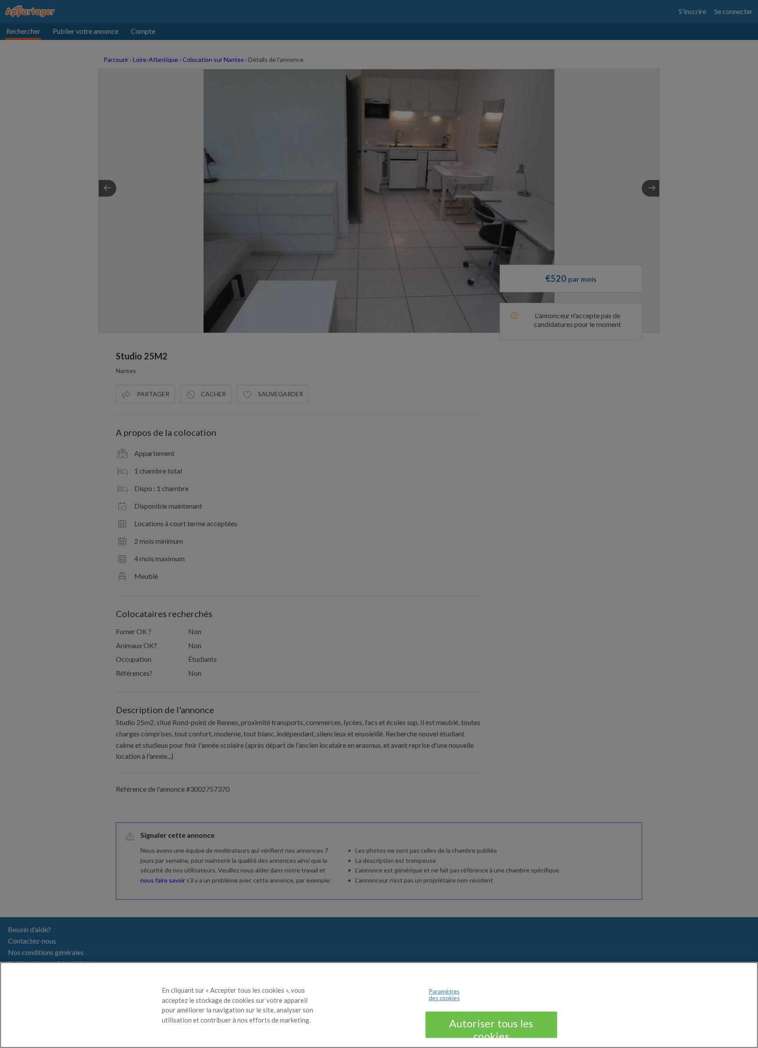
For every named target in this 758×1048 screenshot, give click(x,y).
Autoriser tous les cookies (491, 1027)
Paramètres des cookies (444, 995)
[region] (379, 1005)
